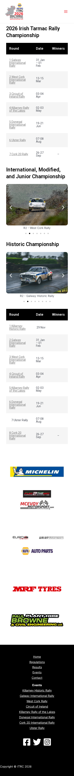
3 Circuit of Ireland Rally (17, 95)
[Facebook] (27, 742)
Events (37, 672)
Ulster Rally (37, 728)
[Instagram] (47, 742)
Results (37, 667)
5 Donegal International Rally (17, 124)
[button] (26, 233)
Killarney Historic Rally (37, 690)
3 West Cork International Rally (17, 359)
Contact (37, 677)
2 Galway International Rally (17, 343)
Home (37, 656)
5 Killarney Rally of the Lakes (19, 389)
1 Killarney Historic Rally (17, 327)
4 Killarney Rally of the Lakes (19, 109)
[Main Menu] (66, 11)
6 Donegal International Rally (17, 404)
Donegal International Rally (37, 717)
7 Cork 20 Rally (18, 154)
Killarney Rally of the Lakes (37, 712)
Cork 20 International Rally (37, 722)
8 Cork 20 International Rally (17, 435)
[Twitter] (37, 742)
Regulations (37, 662)
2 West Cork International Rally (17, 79)
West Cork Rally (37, 701)
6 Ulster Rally (17, 140)
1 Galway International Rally (17, 63)
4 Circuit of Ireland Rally (17, 375)
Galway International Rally (37, 695)
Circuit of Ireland (37, 706)
